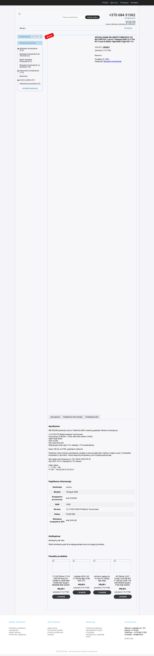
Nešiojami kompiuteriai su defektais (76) (30, 66)
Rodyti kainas (25, 37)
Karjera (51, 634)
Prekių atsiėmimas (55, 632)
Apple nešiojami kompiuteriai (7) (26, 60)
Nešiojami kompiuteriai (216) (28, 49)
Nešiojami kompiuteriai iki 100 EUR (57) (30, 55)
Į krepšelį (61, 597)
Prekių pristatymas (94, 628)
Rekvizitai (129, 638)
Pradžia (105, 3)
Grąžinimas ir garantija (95, 634)
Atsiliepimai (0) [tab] (91, 417)
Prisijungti (128, 28)
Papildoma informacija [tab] (72, 417)
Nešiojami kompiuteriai (112, 61)
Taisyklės (90, 632)
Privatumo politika (55, 630)
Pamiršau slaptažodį (18, 634)
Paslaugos (124, 3)
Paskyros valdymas (17, 628)
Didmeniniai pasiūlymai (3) (30, 84)
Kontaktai (134, 3)
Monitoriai (23, 76)
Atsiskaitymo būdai (94, 630)
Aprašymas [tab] (55, 417)
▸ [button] (18, 48)
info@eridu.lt (130, 18)
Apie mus (114, 3)
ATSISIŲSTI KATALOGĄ (30, 88)
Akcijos (22, 28)
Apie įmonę (52, 628)
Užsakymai (14, 630)
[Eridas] (20, 17)
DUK (88, 637)
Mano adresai (15, 632)
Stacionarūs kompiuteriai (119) (29, 72)
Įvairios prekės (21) (27, 80)
